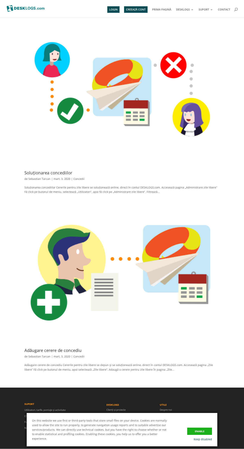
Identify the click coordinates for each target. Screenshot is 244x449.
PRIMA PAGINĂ (161, 9)
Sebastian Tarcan (39, 179)
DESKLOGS (183, 9)
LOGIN (113, 9)
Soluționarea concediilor (48, 172)
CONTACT (224, 9)
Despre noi (166, 409)
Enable (199, 431)
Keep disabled (203, 439)
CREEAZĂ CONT (136, 9)
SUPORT (204, 9)
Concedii (78, 179)
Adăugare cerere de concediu (53, 350)
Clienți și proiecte (116, 409)
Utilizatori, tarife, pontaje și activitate (45, 410)
